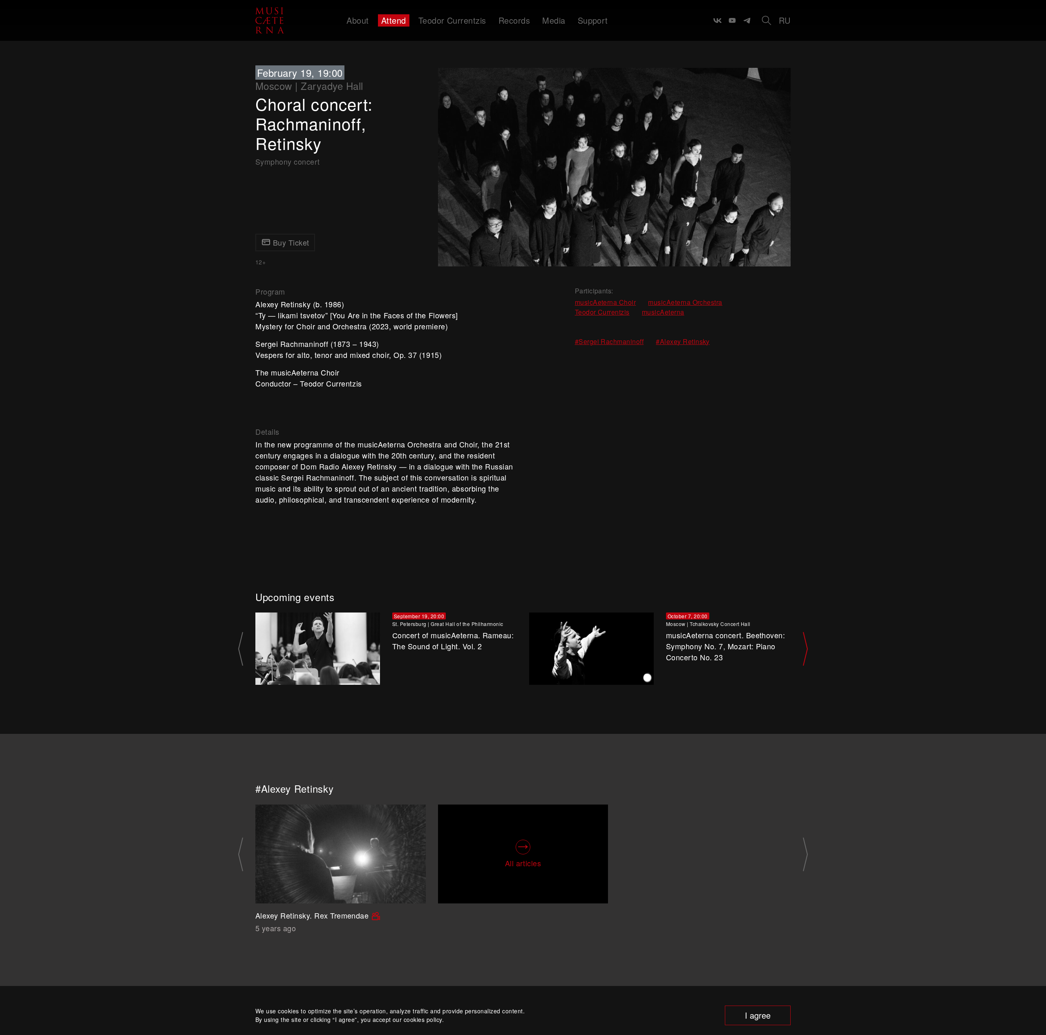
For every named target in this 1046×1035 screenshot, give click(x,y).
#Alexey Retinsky (683, 341)
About (357, 20)
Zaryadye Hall (332, 85)
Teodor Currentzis (452, 20)
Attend (393, 20)
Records (514, 20)
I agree (758, 1015)
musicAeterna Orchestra (685, 302)
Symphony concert (287, 161)
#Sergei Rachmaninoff (609, 341)
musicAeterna (663, 312)
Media (553, 20)
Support (593, 20)
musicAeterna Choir (605, 302)
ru (785, 20)
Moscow (273, 85)
